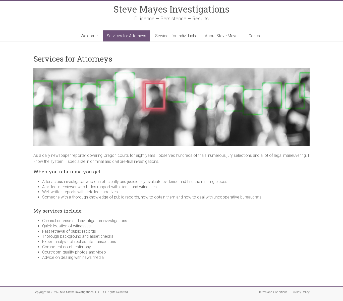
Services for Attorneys (126, 35)
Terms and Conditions (273, 292)
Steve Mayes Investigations (171, 9)
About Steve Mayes (222, 35)
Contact (256, 35)
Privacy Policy (301, 292)
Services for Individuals (175, 35)
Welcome (89, 35)
